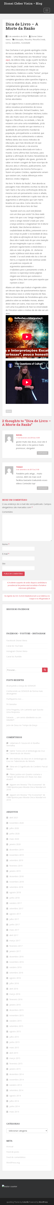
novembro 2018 (16, 881)
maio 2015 (14, 1047)
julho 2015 (14, 1037)
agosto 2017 (15, 913)
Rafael (19, 435)
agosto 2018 (15, 892)
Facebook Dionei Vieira (16, 640)
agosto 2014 (15, 1095)
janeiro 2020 (15, 844)
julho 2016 (14, 983)
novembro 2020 (16, 823)
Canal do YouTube (14, 646)
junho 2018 (14, 897)
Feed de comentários (15, 1157)
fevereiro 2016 (15, 999)
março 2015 (14, 1058)
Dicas (9, 411)
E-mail (5, 554)
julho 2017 (14, 919)
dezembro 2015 (16, 1010)
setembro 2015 (16, 1026)
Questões (16, 43)
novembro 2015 (16, 1015)
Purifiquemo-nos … (14, 699)
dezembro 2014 (16, 1074)
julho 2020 (14, 828)
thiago (19, 467)
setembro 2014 (16, 1090)
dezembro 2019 (16, 849)
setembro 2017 (16, 908)
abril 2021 (13, 817)
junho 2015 (14, 1042)
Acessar (9, 1146)
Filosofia (28, 39)
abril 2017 (13, 935)
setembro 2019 (16, 860)
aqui (7, 60)
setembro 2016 (16, 972)
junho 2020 (14, 833)
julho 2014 (14, 1101)
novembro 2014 (16, 1079)
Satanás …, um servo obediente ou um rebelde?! (23, 718)
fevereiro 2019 (15, 865)
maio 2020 (14, 839)
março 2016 (14, 994)
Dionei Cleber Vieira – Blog (23, 3)
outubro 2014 (15, 1085)
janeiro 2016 (15, 1004)
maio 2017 (14, 930)
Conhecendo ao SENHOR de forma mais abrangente (24, 692)
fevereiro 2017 (15, 946)
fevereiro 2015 (15, 1063)
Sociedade (25, 43)
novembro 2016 (16, 962)
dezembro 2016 (16, 956)
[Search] (45, 670)
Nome (5, 544)
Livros (8, 43)
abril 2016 (13, 988)
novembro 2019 (16, 855)
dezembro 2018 (16, 876)
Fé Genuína (11, 704)
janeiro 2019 (15, 871)
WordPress (43, 1202)
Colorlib (25, 1202)
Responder (42, 453)
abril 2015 (13, 1053)
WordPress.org (13, 1162)
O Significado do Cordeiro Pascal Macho (26, 767)
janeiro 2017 (15, 951)
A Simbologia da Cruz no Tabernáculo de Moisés (25, 752)
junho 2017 (14, 924)
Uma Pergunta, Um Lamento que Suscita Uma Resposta (24, 710)
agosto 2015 (15, 1031)
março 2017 (14, 940)
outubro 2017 (15, 903)
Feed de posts (12, 1152)
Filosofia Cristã (39, 39)
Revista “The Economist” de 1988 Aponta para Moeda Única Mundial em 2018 (26, 787)
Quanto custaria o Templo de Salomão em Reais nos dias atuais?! (24, 777)
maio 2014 (14, 1111)
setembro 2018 (16, 887)
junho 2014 (14, 1106)
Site (3, 563)
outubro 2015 (15, 1020)
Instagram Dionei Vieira (16, 651)
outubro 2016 (15, 967)
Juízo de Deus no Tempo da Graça (21, 725)
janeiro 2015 (15, 1069)
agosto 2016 (15, 978)
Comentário (7, 512)
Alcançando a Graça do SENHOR (21, 685)
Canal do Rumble (14, 656)
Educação (19, 39)
